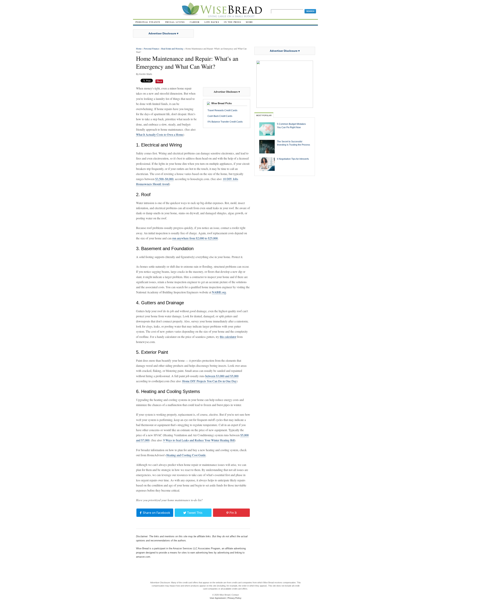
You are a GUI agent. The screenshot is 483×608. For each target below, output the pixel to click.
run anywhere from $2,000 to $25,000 (195, 238)
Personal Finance (147, 22)
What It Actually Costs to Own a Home (159, 134)
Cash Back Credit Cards (220, 116)
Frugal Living (175, 22)
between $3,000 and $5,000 (221, 376)
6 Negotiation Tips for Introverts (293, 159)
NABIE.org (219, 292)
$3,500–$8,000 (164, 179)
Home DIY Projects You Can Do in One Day (209, 381)
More (249, 22)
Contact (235, 595)
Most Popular (263, 115)
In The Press (232, 22)
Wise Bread (224, 595)
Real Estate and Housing (172, 48)
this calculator (228, 337)
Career (195, 22)
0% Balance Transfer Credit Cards (225, 121)
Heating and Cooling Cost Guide (186, 455)
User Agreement (218, 598)
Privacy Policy (234, 598)
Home (139, 48)
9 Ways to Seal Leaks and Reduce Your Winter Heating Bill (199, 440)
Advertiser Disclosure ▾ (163, 33)
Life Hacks (212, 22)
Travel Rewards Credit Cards (222, 110)
